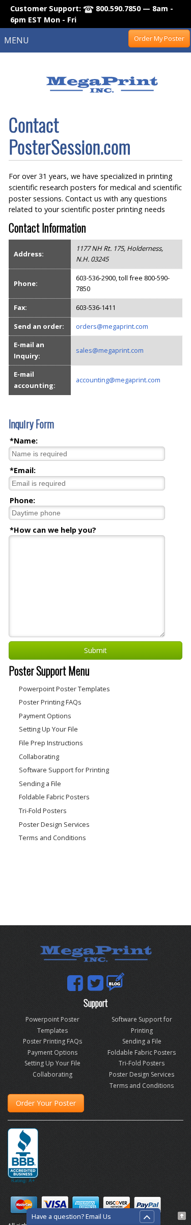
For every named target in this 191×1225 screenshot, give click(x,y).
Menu (16, 40)
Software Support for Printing (64, 769)
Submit (95, 650)
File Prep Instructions (51, 742)
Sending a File (40, 783)
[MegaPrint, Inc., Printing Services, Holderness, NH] (23, 1156)
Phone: (22, 500)
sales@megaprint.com (110, 350)
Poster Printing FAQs (50, 702)
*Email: (23, 470)
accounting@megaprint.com (118, 379)
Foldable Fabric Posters (54, 796)
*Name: (24, 441)
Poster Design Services (54, 824)
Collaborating (39, 756)
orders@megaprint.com (112, 326)
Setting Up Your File (48, 729)
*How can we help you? (53, 530)
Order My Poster (159, 38)
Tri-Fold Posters (43, 810)
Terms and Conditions (52, 837)
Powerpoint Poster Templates (64, 688)
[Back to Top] (182, 1214)
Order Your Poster (46, 1103)
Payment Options (45, 715)
